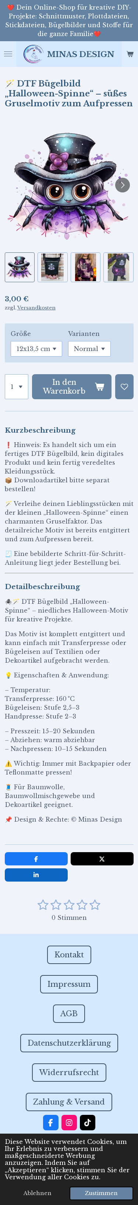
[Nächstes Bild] (122, 185)
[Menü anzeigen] (8, 54)
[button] (20, 267)
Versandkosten (36, 308)
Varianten (84, 333)
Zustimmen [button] (101, 1193)
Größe (21, 333)
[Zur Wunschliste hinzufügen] (124, 386)
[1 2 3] (16, 386)
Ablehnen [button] (38, 1193)
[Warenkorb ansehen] (130, 54)
